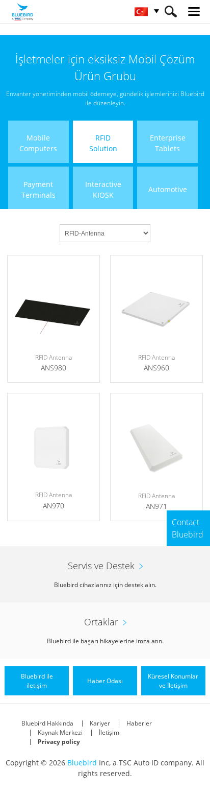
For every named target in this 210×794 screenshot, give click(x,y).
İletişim (109, 732)
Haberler (139, 723)
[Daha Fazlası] (53, 319)
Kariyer (100, 723)
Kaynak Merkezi (60, 732)
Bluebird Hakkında (47, 723)
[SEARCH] (170, 11)
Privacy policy (59, 741)
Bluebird (82, 762)
